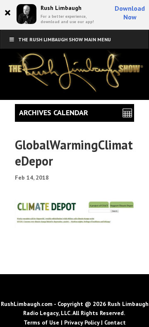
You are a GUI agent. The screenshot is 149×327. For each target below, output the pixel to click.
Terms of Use (41, 322)
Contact (115, 322)
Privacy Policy (81, 322)
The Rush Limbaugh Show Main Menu (64, 39)
